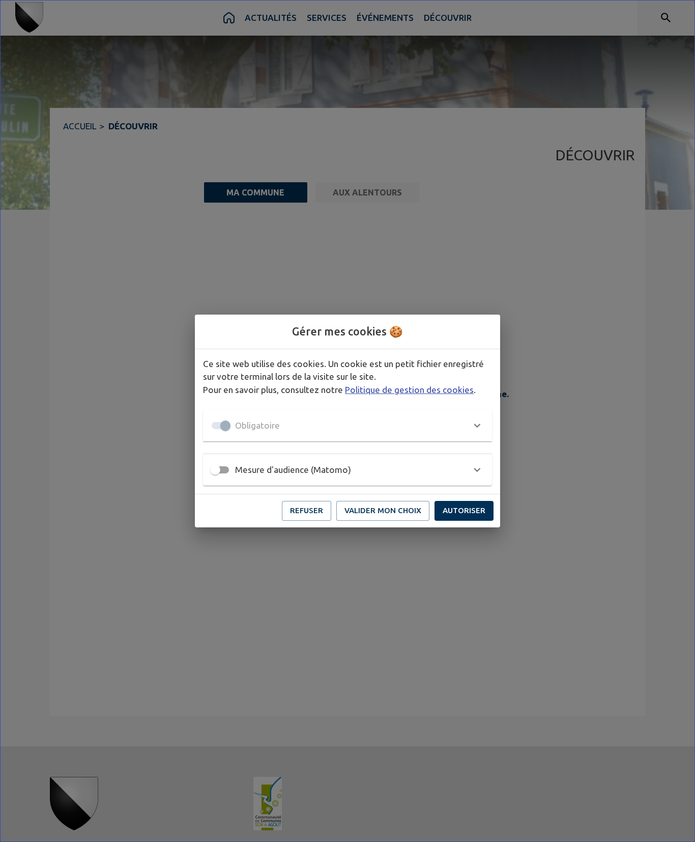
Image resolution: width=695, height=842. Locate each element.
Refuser (306, 510)
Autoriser (464, 510)
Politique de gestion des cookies (409, 390)
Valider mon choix (382, 510)
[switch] (215, 470)
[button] (347, 425)
